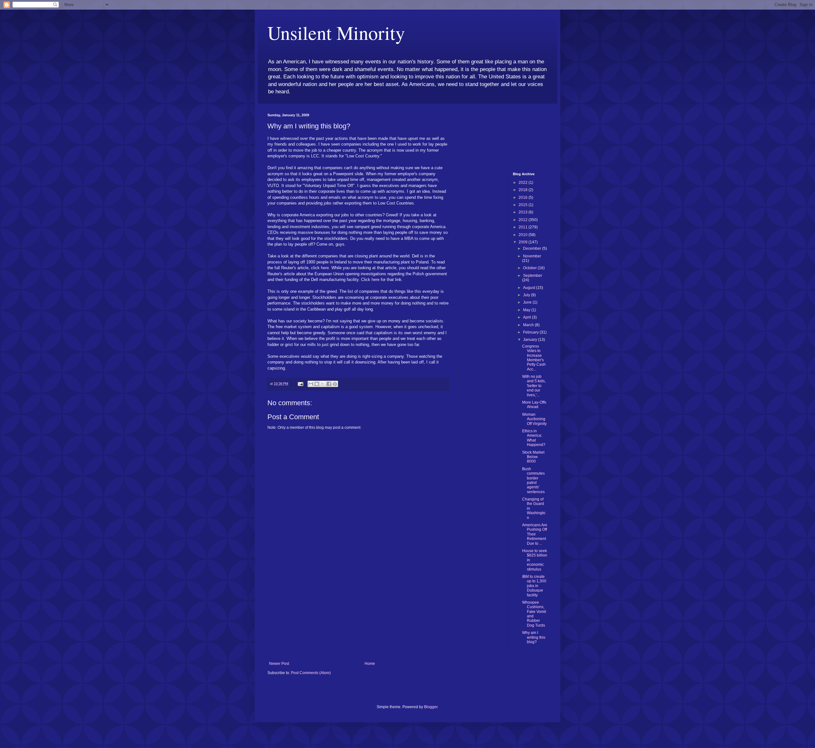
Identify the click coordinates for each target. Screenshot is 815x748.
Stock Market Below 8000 (533, 457)
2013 (523, 212)
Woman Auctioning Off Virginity (534, 419)
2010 (523, 235)
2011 (523, 227)
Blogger (430, 707)
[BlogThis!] (317, 384)
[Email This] (311, 384)
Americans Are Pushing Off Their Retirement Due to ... (534, 534)
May (527, 310)
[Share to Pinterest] (335, 384)
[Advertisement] (358, 613)
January (530, 339)
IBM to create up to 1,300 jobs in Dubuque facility (534, 585)
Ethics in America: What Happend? (533, 438)
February (531, 332)
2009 (523, 242)
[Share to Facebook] (329, 384)
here (325, 267)
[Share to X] (323, 384)
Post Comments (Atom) (311, 673)
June (528, 302)
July (527, 295)
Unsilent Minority (336, 32)
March (529, 325)
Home (370, 663)
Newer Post (279, 663)
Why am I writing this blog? (533, 637)
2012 (523, 220)
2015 (523, 205)
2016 (523, 197)
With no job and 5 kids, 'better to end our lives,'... (534, 385)
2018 (523, 190)
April (527, 317)
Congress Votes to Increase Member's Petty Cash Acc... (534, 357)
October (530, 268)
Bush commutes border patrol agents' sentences (533, 480)
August (529, 287)
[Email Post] (300, 383)
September (532, 275)
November (532, 256)
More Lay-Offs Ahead (534, 404)
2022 (523, 182)
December (532, 248)
